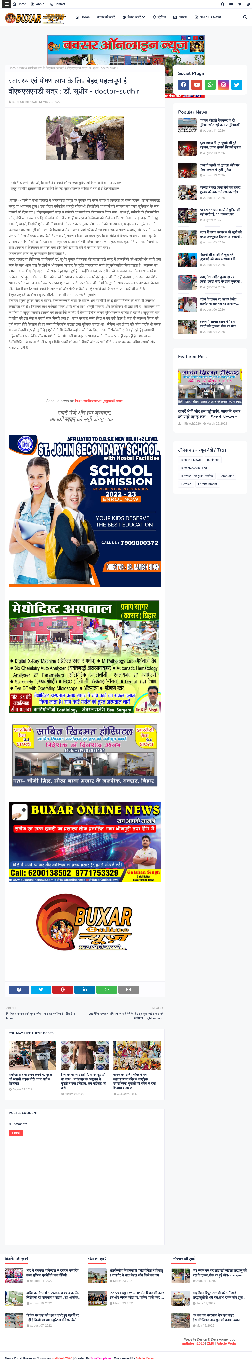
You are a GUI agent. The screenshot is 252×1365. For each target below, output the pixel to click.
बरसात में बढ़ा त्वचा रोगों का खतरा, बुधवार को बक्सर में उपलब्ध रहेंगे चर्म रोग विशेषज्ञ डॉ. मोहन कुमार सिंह (220, 189)
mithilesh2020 (193, 1343)
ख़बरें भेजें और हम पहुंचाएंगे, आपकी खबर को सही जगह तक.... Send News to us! (209, 414)
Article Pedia (227, 1343)
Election (186, 484)
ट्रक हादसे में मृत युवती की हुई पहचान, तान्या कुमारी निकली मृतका (220, 145)
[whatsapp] (210, 85)
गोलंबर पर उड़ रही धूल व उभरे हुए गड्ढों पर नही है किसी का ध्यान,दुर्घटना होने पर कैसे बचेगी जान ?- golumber (52, 1317)
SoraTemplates (101, 1358)
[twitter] (240, 4)
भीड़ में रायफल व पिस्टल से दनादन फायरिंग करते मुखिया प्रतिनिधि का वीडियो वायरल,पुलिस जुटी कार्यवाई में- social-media (52, 1272)
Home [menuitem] (85, 17)
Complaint (227, 476)
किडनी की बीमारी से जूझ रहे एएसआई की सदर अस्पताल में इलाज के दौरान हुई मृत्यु (217, 257)
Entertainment (207, 484)
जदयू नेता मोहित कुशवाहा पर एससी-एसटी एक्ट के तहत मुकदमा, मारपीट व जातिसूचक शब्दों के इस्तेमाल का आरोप (220, 279)
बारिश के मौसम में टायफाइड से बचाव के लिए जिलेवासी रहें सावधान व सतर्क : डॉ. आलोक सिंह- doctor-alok (52, 1295)
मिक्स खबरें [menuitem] (134, 17)
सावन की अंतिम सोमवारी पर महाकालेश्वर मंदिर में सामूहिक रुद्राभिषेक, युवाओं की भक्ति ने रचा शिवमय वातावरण (134, 1082)
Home (22, 4)
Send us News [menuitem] (210, 17)
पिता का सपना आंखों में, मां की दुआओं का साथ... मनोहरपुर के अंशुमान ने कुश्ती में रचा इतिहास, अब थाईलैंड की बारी (83, 1082)
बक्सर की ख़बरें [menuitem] (106, 17)
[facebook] (223, 4)
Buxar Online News (24, 102)
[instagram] (247, 4)
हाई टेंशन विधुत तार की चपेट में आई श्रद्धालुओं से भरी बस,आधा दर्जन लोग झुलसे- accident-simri (219, 1295)
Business (213, 460)
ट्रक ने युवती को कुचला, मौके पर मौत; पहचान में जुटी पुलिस (219, 167)
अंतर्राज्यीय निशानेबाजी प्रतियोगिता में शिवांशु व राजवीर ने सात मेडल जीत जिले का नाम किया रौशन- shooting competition (136, 1272)
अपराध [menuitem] (183, 17)
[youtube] (231, 4)
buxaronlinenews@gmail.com (99, 401)
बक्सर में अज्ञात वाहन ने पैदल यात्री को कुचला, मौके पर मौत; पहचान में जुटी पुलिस (218, 324)
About (40, 4)
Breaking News (191, 460)
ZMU (210, 1343)
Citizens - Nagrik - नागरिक (197, 476)
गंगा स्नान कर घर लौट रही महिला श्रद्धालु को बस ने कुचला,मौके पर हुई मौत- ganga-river (220, 1272)
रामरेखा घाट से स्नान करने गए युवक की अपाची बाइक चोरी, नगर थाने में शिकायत (30, 1079)
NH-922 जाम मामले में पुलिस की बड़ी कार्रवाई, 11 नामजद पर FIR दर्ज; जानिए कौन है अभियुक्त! (220, 212)
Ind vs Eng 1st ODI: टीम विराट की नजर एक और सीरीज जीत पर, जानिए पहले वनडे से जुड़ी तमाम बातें (137, 1295)
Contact (60, 4)
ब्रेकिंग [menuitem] (162, 17)
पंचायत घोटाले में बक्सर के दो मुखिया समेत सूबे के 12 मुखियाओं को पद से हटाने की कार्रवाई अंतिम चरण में (220, 122)
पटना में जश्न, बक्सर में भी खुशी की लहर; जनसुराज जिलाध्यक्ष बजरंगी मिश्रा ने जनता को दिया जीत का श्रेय (221, 234)
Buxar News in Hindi (194, 468)
